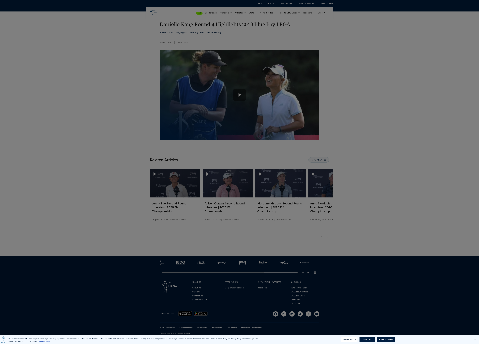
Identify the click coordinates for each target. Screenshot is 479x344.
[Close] (475, 339)
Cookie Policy (44, 341)
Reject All (367, 339)
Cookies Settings (349, 339)
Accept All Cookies (386, 339)
